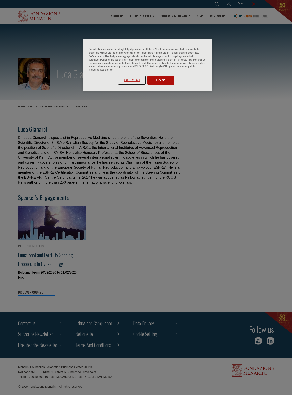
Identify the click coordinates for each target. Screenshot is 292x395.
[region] (147, 65)
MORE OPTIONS (132, 80)
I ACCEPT (161, 80)
